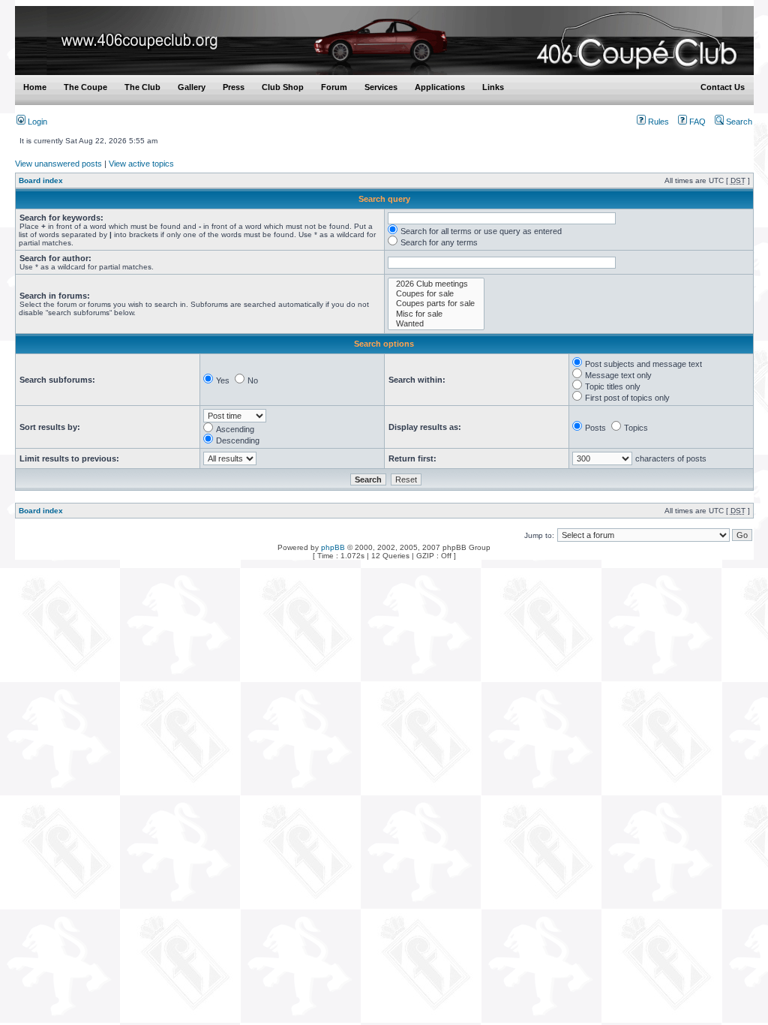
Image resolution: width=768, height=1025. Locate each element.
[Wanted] (436, 324)
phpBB (333, 547)
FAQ (696, 121)
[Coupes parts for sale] (436, 303)
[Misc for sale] (436, 314)
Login (36, 121)
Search (738, 121)
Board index (41, 180)
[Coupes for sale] (436, 294)
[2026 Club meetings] (436, 284)
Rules (657, 121)
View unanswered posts (58, 163)
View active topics (141, 163)
